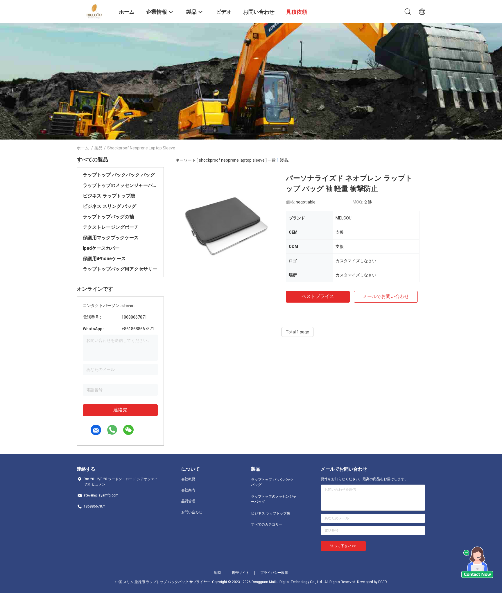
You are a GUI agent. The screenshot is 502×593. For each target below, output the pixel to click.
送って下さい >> (343, 546)
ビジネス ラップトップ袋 (109, 196)
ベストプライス (318, 296)
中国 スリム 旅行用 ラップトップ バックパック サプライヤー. (163, 582)
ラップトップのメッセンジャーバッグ (120, 185)
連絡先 (120, 409)
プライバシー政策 (274, 573)
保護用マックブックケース (111, 237)
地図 (217, 573)
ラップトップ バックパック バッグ (119, 175)
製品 (98, 148)
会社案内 (188, 490)
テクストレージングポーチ (111, 227)
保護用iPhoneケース (104, 258)
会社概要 (188, 479)
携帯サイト (240, 573)
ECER (382, 582)
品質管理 (188, 501)
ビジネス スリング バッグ (109, 206)
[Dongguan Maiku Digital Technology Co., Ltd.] (94, 11)
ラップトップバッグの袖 (108, 216)
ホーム (83, 148)
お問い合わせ (191, 512)
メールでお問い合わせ (386, 296)
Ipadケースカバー (101, 248)
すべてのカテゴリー (266, 524)
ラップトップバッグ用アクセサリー (120, 269)
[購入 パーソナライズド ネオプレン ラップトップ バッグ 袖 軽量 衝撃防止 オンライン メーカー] (227, 225)
